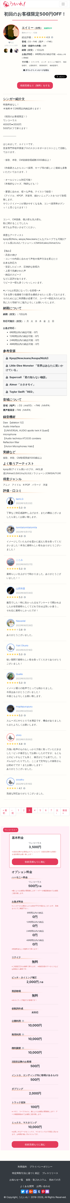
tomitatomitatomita (26, 527)
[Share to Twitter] (23, 1191)
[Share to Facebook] (27, 1191)
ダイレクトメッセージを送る (37, 70)
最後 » (65, 811)
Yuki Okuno (22, 645)
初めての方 (55, 1179)
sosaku (20, 779)
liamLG (19, 499)
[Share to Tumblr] (39, 1191)
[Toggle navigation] (63, 4)
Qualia (19, 674)
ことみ (19, 559)
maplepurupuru (24, 706)
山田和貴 (20, 588)
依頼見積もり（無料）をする (35, 85)
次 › (57, 811)
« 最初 (5, 811)
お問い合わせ (43, 1186)
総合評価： (36, 37)
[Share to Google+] (31, 1191)
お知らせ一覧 (16, 1179)
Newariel (20, 621)
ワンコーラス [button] (10, 830)
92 (11, 44)
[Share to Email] (47, 1191)
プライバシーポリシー (41, 1166)
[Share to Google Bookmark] (35, 1191)
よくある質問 (27, 1186)
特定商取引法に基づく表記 (25, 1173)
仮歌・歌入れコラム (36, 1179)
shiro (18, 735)
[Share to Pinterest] (43, 1191)
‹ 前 (13, 811)
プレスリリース (50, 1173)
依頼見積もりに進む (35, 861)
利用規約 (22, 1166)
